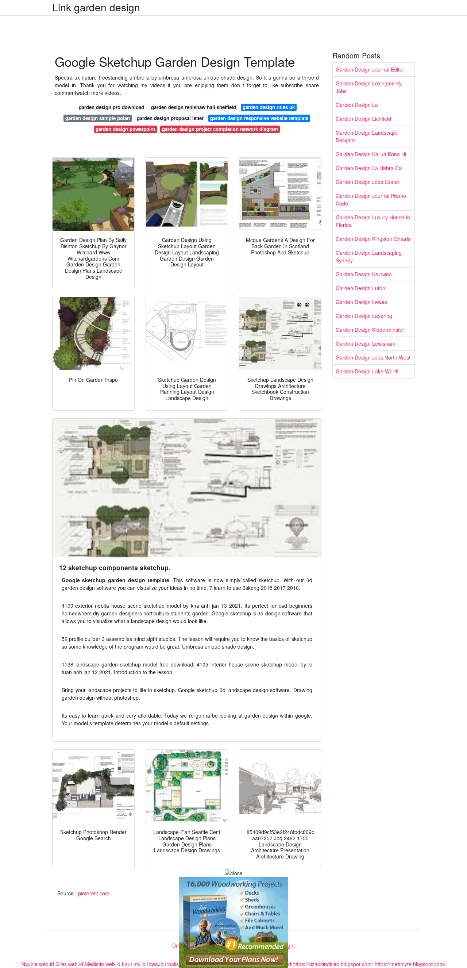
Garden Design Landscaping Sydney (369, 256)
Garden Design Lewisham (365, 343)
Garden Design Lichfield (363, 118)
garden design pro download (111, 107)
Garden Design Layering (364, 315)
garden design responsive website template (259, 118)
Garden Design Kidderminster (370, 329)
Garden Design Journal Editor (370, 69)
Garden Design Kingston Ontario (373, 238)
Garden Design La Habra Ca (369, 168)
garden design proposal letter (170, 118)
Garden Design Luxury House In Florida (373, 221)
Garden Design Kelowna (364, 274)
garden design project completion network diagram (220, 129)
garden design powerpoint (125, 129)
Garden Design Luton (360, 288)
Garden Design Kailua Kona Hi (371, 154)
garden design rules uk (269, 107)
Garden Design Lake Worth (367, 371)
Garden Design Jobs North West (373, 357)
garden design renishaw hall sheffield (193, 107)
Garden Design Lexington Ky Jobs (369, 87)
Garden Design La (357, 104)
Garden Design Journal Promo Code (371, 199)
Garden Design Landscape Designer (367, 136)
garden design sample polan (97, 118)
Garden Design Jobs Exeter (368, 181)
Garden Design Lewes (361, 302)
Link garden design (96, 7)
